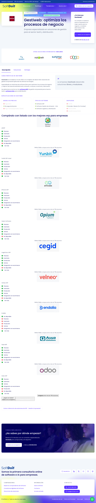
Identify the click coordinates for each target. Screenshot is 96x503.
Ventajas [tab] (27, 70)
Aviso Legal (80, 499)
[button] (48, 122)
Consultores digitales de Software (14, 488)
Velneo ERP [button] (5, 283)
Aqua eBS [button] (4, 344)
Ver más (6, 146)
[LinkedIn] (74, 471)
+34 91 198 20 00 (72, 487)
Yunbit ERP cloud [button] (6, 158)
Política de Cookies (89, 499)
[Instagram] (88, 471)
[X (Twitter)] (79, 471)
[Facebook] (92, 471)
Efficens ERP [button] (5, 190)
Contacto (37, 488)
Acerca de (62, 6)
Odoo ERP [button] (4, 376)
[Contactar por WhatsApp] (92, 499)
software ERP (24, 89)
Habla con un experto (85, 6)
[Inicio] (9, 6)
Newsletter (67, 471)
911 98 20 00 (85, 40)
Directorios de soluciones (11, 491)
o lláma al (30, 445)
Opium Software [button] (6, 221)
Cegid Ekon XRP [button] (6, 252)
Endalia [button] (4, 313)
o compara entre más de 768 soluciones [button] (51, 147)
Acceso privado (38, 491)
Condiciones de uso (57, 499)
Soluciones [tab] (17, 70)
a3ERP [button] (3, 128)
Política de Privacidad (69, 499)
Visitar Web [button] (37, 147)
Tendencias (50, 6)
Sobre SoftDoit (38, 485)
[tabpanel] (48, 94)
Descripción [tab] (6, 70)
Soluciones (26, 6)
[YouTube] (83, 471)
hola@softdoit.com (73, 491)
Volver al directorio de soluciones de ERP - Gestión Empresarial (21, 408)
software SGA (10, 91)
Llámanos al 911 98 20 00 (88, 1)
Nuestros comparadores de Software (15, 485)
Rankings (38, 6)
